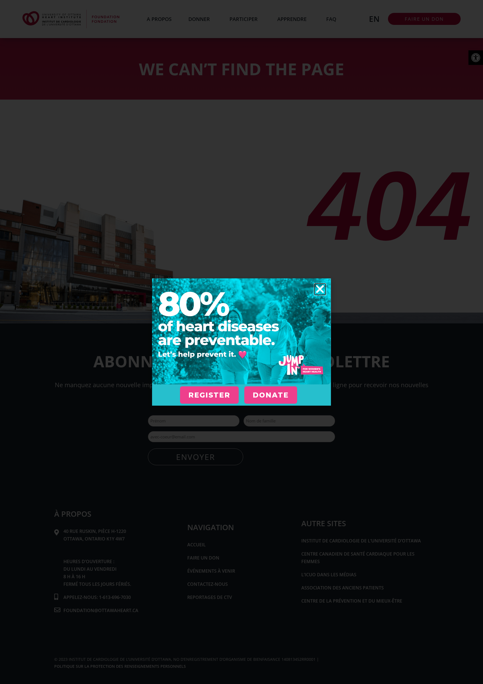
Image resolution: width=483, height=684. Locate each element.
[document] (241, 342)
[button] (320, 289)
